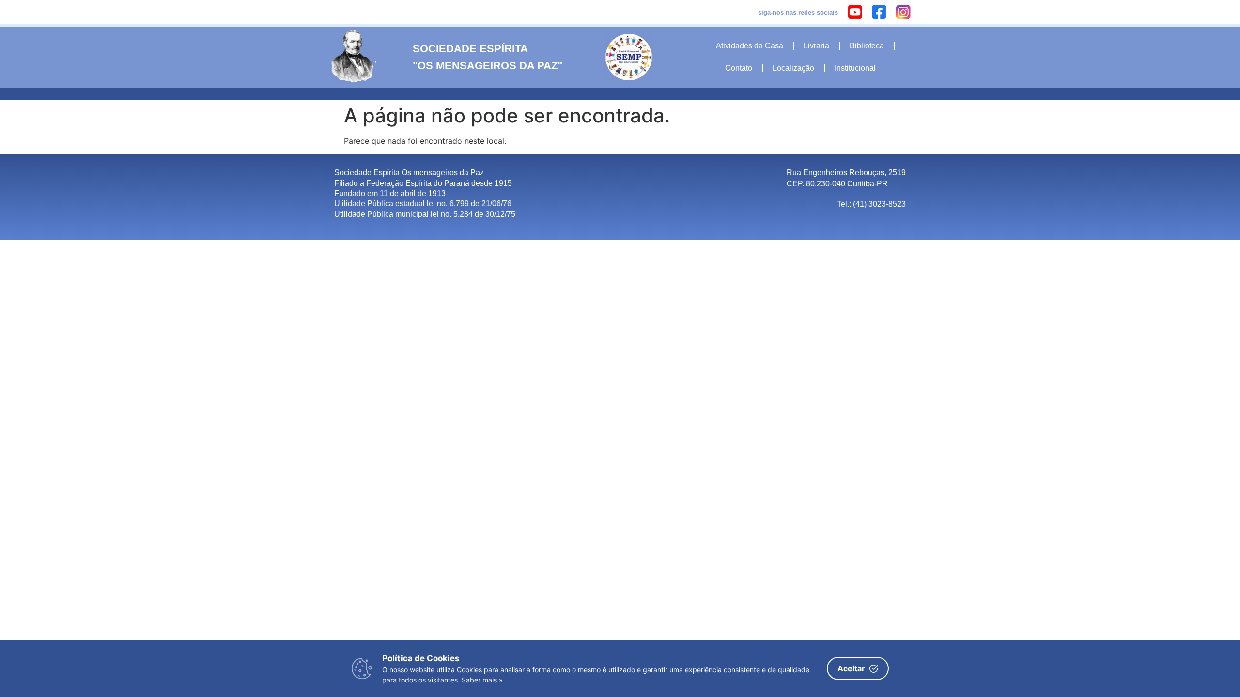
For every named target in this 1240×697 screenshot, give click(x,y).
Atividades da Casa (749, 46)
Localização (793, 68)
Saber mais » (482, 680)
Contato (738, 68)
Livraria (816, 46)
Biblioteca (867, 46)
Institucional (855, 68)
